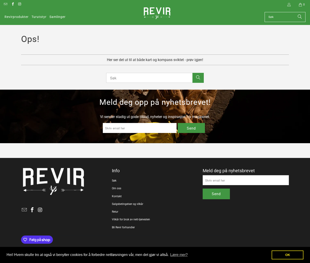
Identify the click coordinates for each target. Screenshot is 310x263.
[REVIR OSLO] (157, 13)
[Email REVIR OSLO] (5, 4)
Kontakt (117, 196)
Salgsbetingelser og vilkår (127, 204)
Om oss (116, 188)
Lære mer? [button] (179, 255)
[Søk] (299, 17)
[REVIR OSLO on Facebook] (12, 4)
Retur (115, 211)
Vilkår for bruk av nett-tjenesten (131, 219)
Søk (114, 180)
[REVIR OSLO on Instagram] (20, 4)
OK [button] (287, 255)
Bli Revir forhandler (123, 227)
